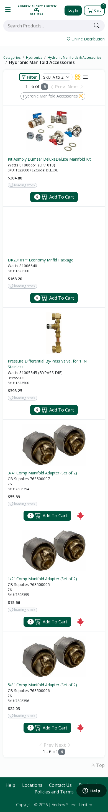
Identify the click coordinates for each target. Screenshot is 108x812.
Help (10, 785)
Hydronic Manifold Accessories (42, 62)
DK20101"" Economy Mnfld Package (40, 260)
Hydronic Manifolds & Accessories (74, 57)
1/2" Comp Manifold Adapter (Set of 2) (42, 578)
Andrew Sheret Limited (72, 804)
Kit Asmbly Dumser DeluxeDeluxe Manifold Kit (49, 159)
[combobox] (47, 25)
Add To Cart (55, 197)
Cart (98, 9)
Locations (32, 785)
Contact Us (60, 785)
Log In (73, 10)
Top (100, 765)
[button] (8, 10)
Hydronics (34, 57)
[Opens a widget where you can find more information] (91, 791)
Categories (11, 57)
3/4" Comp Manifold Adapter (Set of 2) (42, 473)
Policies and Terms (54, 792)
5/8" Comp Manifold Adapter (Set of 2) (42, 684)
